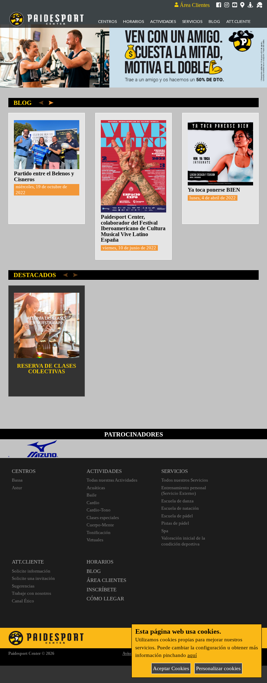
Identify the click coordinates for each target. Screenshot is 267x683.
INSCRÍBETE (101, 589)
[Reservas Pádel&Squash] (259, 4)
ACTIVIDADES (104, 471)
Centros (107, 21)
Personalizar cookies (218, 668)
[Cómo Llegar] (242, 4)
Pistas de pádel (175, 523)
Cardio (93, 502)
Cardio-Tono (99, 510)
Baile (92, 495)
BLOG (94, 571)
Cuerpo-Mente (100, 524)
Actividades (163, 21)
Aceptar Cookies (171, 668)
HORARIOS (100, 562)
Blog (214, 21)
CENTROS (23, 471)
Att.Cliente (238, 21)
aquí (192, 655)
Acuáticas (96, 487)
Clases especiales (103, 517)
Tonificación (99, 532)
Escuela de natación (180, 508)
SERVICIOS (174, 471)
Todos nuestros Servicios (184, 480)
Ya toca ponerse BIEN (214, 190)
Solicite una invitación (33, 578)
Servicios (192, 21)
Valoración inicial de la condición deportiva (183, 541)
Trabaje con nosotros (31, 593)
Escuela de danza (177, 500)
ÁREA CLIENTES (106, 580)
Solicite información (31, 571)
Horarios (133, 21)
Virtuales (95, 539)
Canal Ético (23, 600)
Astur (17, 487)
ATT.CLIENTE (28, 562)
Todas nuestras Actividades (112, 480)
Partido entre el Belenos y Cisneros (44, 176)
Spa (164, 530)
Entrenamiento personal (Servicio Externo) (183, 490)
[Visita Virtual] (250, 4)
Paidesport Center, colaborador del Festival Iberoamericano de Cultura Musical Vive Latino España (133, 228)
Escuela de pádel (177, 515)
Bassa (17, 480)
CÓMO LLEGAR (105, 598)
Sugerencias (23, 586)
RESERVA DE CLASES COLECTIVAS (46, 369)
